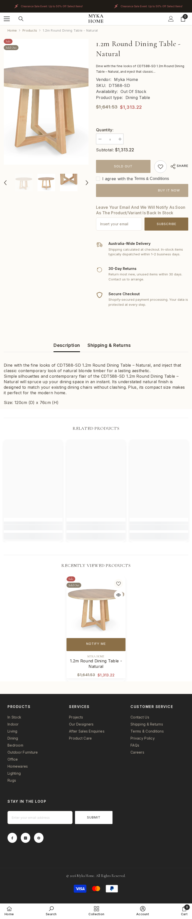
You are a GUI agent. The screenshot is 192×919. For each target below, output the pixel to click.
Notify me (96, 644)
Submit (93, 817)
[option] (46, 102)
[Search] (21, 19)
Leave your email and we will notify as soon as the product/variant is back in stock (141, 210)
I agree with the (117, 178)
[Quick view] (118, 594)
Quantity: (105, 129)
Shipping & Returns (109, 345)
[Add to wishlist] (118, 583)
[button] (5, 182)
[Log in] (171, 19)
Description (67, 345)
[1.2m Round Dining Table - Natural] (96, 606)
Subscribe (166, 224)
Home (12, 30)
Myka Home (126, 79)
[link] (160, 166)
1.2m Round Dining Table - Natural (96, 663)
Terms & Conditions (151, 178)
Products (29, 30)
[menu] (7, 19)
